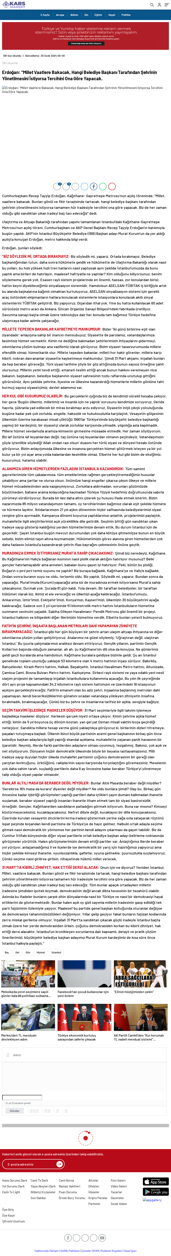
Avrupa (60, 14)
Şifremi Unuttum (13, 1221)
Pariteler (94, 1204)
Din (86, 14)
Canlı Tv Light (11, 1192)
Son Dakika (38, 1198)
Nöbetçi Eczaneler (43, 1192)
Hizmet (41, 952)
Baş (7, 952)
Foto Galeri (118, 1180)
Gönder (15, 1111)
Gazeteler (117, 1198)
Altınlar (93, 1180)
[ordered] (46, 1111)
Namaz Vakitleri (69, 1186)
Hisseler (93, 1192)
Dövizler (93, 1186)
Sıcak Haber (119, 1204)
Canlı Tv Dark (39, 1180)
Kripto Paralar (98, 1198)
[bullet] (49, 1111)
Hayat (111, 14)
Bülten (74, 14)
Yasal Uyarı (130, 1250)
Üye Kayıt (8, 1215)
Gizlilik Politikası (69, 1250)
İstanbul (56, 952)
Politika (126, 14)
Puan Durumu (68, 1192)
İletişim (54, 1250)
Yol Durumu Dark (13, 1186)
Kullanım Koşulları (111, 1250)
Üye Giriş (8, 1209)
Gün (28, 952)
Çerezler (86, 1250)
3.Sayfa (45, 14)
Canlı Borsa (66, 1180)
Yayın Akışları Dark (43, 1186)
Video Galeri (119, 1186)
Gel (17, 952)
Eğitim (98, 14)
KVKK (96, 1250)
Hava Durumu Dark (14, 1180)
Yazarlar (116, 1192)
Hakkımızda (42, 1250)
